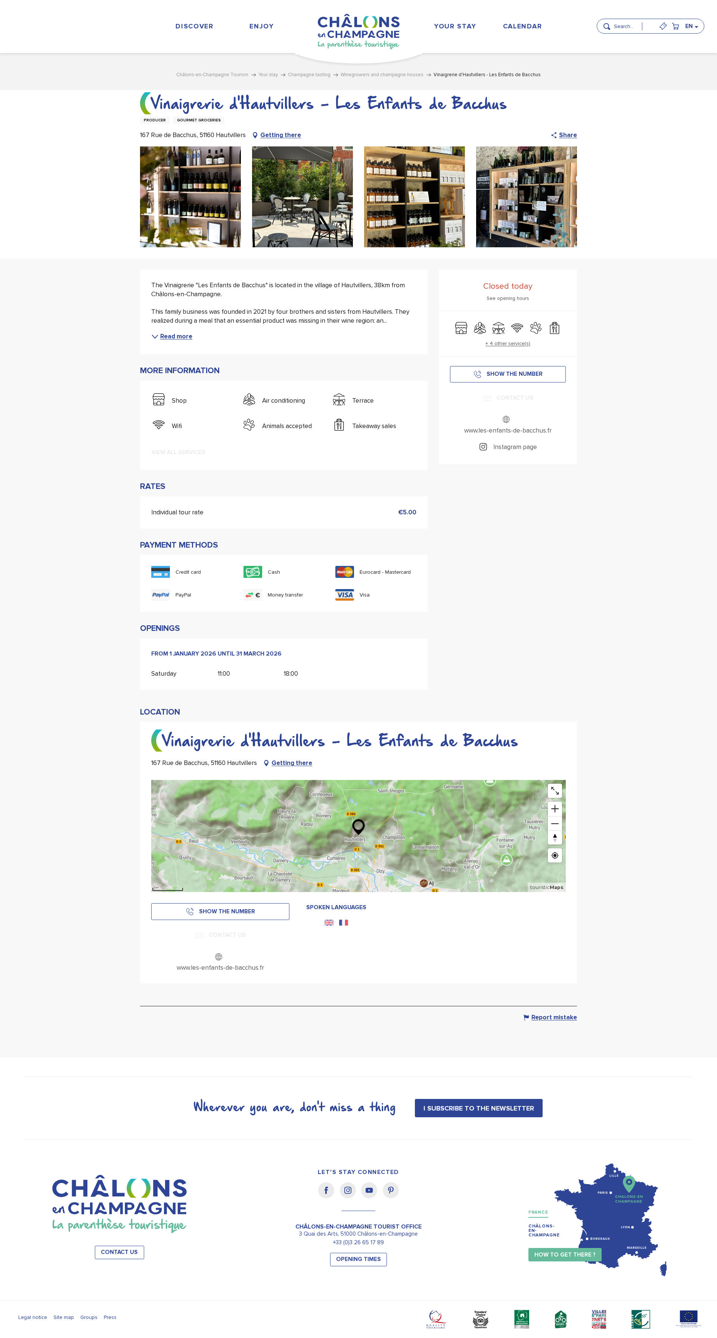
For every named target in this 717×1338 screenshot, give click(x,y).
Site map (63, 1317)
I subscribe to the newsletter (478, 1108)
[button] (630, 23)
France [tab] (538, 1212)
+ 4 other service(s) (507, 343)
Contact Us (119, 1252)
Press (110, 1317)
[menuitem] (195, 26)
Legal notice (32, 1317)
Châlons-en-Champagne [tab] (544, 1230)
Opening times (358, 1259)
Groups (88, 1317)
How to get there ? (565, 1254)
